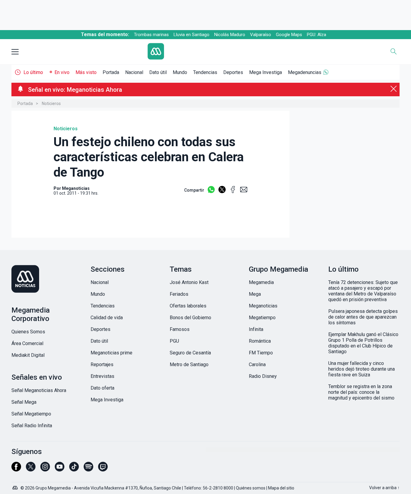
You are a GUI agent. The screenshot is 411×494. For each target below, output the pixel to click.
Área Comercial (27, 343)
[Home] (201, 52)
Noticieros (51, 103)
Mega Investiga (265, 72)
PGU (174, 341)
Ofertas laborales (188, 306)
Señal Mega (23, 402)
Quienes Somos (28, 332)
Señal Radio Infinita (31, 425)
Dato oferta (102, 388)
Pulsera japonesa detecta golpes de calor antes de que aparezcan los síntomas (363, 317)
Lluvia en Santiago (191, 34)
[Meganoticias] (47, 279)
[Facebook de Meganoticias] (16, 469)
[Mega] (15, 486)
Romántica (260, 341)
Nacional (134, 72)
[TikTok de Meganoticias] (74, 469)
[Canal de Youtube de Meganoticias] (59, 469)
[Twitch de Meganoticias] (103, 469)
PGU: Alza (316, 34)
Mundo (180, 72)
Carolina (257, 364)
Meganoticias (263, 306)
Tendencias (205, 72)
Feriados (179, 294)
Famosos (180, 329)
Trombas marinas (151, 34)
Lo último (33, 72)
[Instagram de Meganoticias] (45, 469)
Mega (255, 294)
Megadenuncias (304, 72)
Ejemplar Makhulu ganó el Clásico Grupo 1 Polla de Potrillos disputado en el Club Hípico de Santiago (363, 343)
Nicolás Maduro (229, 34)
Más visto (86, 72)
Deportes (233, 72)
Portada (111, 72)
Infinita (256, 329)
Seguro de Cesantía (190, 353)
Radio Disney (263, 376)
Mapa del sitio (281, 488)
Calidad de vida (107, 317)
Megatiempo (262, 317)
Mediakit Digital (28, 355)
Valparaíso (260, 34)
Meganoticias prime (111, 353)
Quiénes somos (250, 488)
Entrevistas (102, 376)
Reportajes (102, 364)
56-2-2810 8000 (218, 488)
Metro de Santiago (189, 364)
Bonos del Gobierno (190, 317)
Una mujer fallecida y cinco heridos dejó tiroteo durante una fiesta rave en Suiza (361, 369)
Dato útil (158, 72)
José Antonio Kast (189, 282)
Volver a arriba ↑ (384, 487)
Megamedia (261, 282)
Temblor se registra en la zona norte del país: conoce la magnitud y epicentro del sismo (361, 392)
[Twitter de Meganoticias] (31, 469)
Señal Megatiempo (31, 414)
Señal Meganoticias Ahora (38, 390)
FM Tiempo (261, 353)
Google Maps (289, 34)
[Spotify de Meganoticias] (88, 469)
